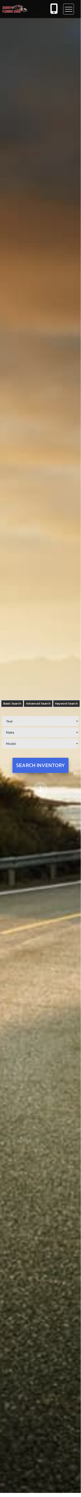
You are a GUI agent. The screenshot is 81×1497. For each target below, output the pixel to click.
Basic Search (12, 703)
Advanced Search (38, 703)
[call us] (54, 9)
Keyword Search (66, 703)
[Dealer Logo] (22, 9)
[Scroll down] (40, 789)
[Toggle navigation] (68, 9)
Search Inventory (40, 765)
